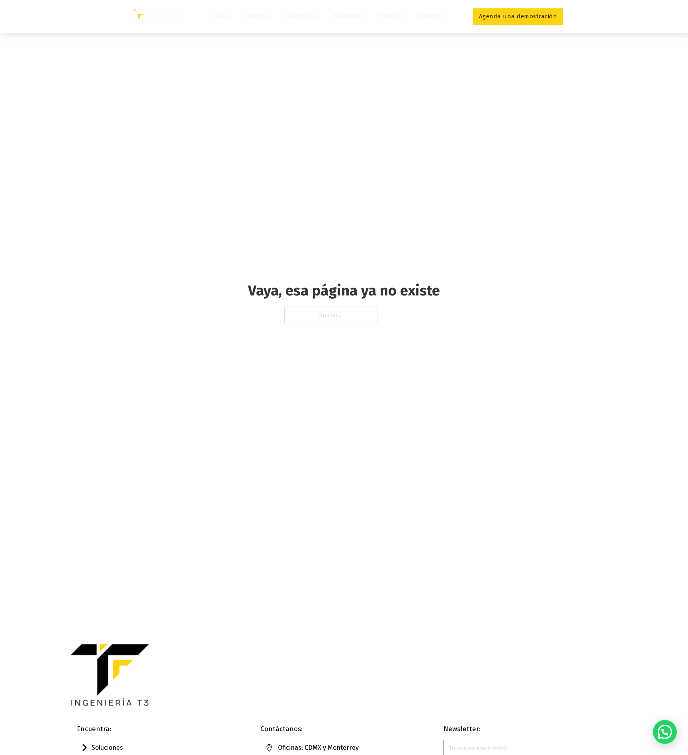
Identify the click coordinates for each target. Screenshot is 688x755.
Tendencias (348, 16)
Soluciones (302, 16)
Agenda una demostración (518, 16)
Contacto (430, 16)
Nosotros (258, 16)
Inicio (222, 16)
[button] (665, 732)
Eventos (391, 16)
